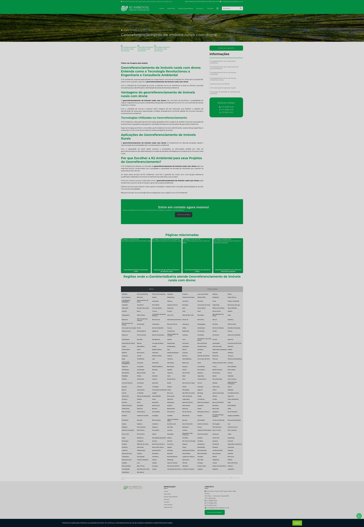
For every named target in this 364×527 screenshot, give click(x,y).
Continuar (297, 523)
